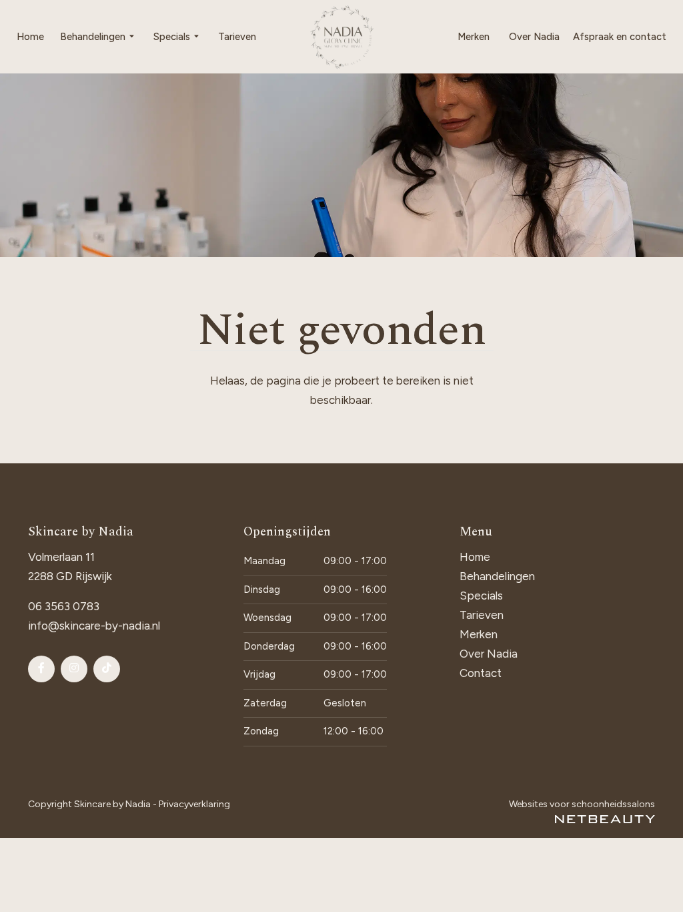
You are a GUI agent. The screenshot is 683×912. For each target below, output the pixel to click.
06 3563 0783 (63, 606)
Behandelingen (92, 37)
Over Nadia (534, 37)
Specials (171, 37)
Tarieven (237, 37)
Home (30, 37)
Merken (474, 37)
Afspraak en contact (619, 37)
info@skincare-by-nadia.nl (94, 625)
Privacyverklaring (194, 804)
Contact (481, 673)
